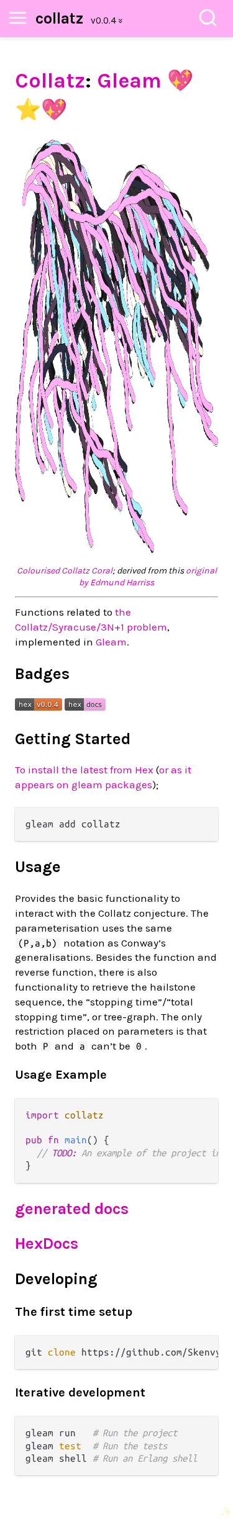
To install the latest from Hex (84, 769)
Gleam (129, 80)
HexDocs (46, 1243)
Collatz (50, 80)
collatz (59, 18)
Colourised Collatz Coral (64, 570)
